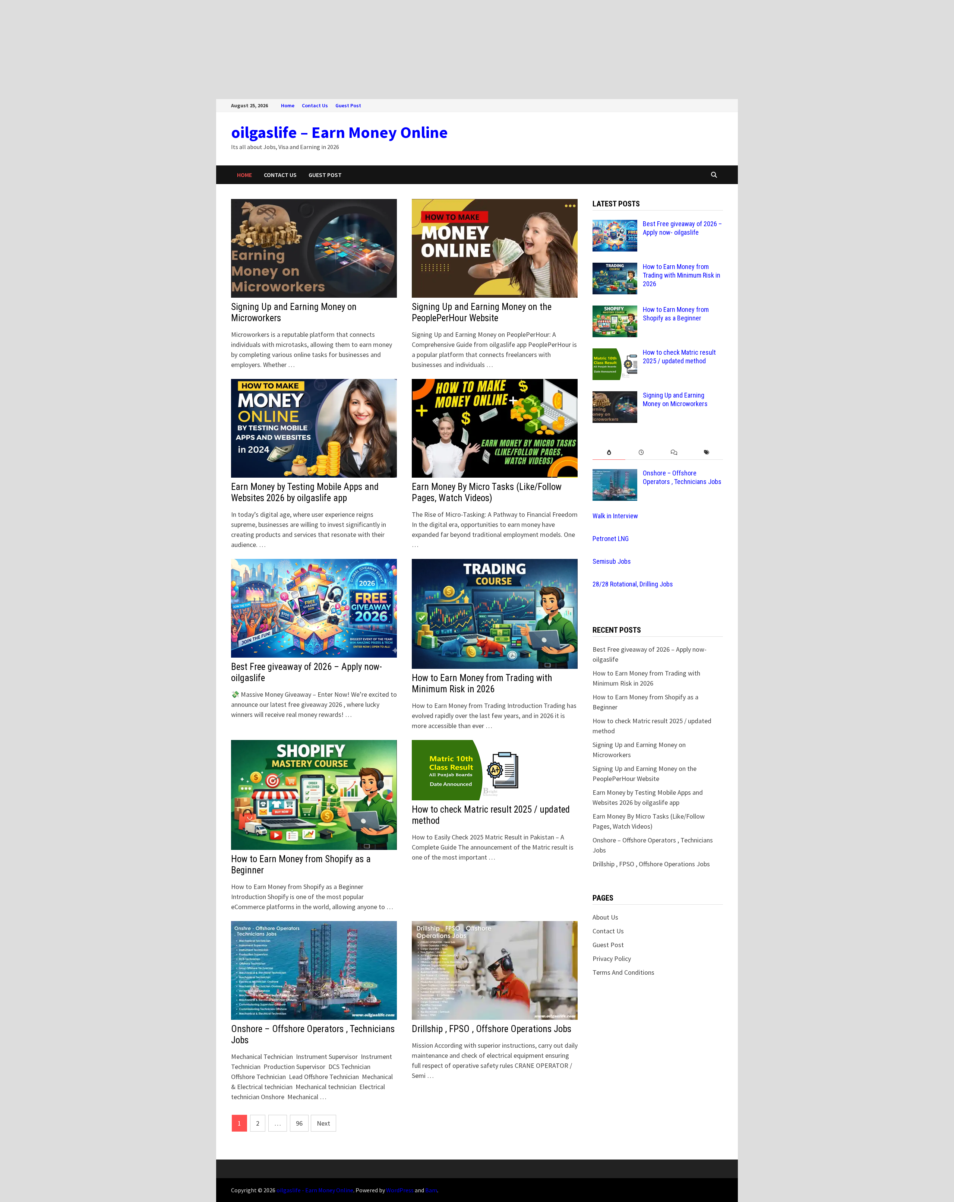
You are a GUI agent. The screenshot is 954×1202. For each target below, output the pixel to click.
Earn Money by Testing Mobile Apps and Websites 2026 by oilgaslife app (305, 492)
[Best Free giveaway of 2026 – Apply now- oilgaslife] (615, 225)
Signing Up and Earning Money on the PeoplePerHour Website (482, 312)
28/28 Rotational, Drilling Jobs (633, 584)
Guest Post (348, 105)
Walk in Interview (615, 516)
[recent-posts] (641, 452)
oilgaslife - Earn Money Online (315, 1190)
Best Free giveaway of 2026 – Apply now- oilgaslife (682, 228)
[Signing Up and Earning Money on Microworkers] (615, 396)
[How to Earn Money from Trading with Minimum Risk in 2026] (615, 267)
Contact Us (315, 105)
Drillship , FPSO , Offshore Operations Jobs (491, 1029)
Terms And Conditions (623, 972)
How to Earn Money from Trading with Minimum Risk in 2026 (482, 684)
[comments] (674, 452)
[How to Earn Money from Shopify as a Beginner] (615, 310)
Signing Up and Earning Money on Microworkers (675, 399)
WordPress (400, 1190)
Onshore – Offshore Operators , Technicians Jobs (682, 477)
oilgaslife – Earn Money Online (339, 132)
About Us (605, 917)
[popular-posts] (609, 452)
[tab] (609, 452)
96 (299, 1123)
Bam (431, 1190)
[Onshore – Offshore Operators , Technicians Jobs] (615, 474)
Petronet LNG (611, 539)
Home (287, 105)
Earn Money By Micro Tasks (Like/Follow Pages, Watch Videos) (487, 492)
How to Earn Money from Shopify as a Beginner (676, 314)
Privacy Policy (612, 958)
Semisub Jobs (612, 561)
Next (323, 1123)
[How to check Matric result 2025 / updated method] (615, 353)
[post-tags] (707, 452)
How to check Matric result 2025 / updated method (679, 356)
